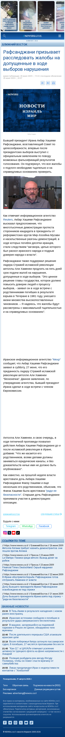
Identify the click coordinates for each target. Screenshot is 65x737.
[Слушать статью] (56, 83)
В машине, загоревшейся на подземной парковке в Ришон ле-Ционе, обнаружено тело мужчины (28, 628)
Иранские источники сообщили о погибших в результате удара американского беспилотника (30, 619)
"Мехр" (56, 359)
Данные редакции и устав (47, 689)
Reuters (8, 219)
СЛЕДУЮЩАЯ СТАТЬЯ (50, 514)
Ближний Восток (14, 44)
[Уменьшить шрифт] (42, 83)
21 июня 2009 (56, 594)
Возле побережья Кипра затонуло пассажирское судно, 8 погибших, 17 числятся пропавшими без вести (33, 643)
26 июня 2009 (56, 545)
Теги (5, 685)
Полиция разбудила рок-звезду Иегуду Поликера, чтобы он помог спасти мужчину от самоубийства (27, 661)
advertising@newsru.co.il (24, 693)
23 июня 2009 (47, 555)
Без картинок (9, 689)
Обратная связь (20, 685)
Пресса (34, 555)
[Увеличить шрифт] (48, 83)
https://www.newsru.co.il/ (16, 545)
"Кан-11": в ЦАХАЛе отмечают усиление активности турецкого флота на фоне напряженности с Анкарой (33, 651)
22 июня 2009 (56, 574)
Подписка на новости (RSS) (46, 685)
